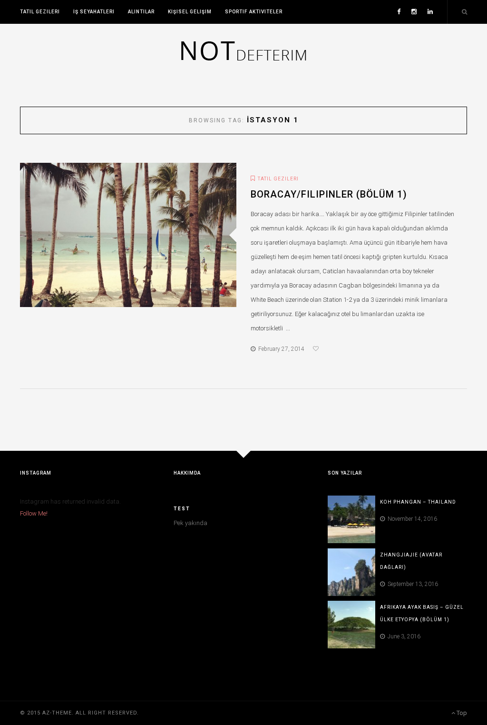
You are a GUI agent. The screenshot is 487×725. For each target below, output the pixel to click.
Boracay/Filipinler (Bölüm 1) (329, 194)
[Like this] (317, 349)
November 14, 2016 (411, 519)
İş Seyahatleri (94, 11)
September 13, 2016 (411, 584)
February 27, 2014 (279, 349)
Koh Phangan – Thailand (418, 502)
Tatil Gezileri (40, 11)
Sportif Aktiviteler (253, 11)
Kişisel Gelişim (190, 11)
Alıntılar (141, 11)
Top (461, 712)
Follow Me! (34, 513)
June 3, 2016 (402, 636)
